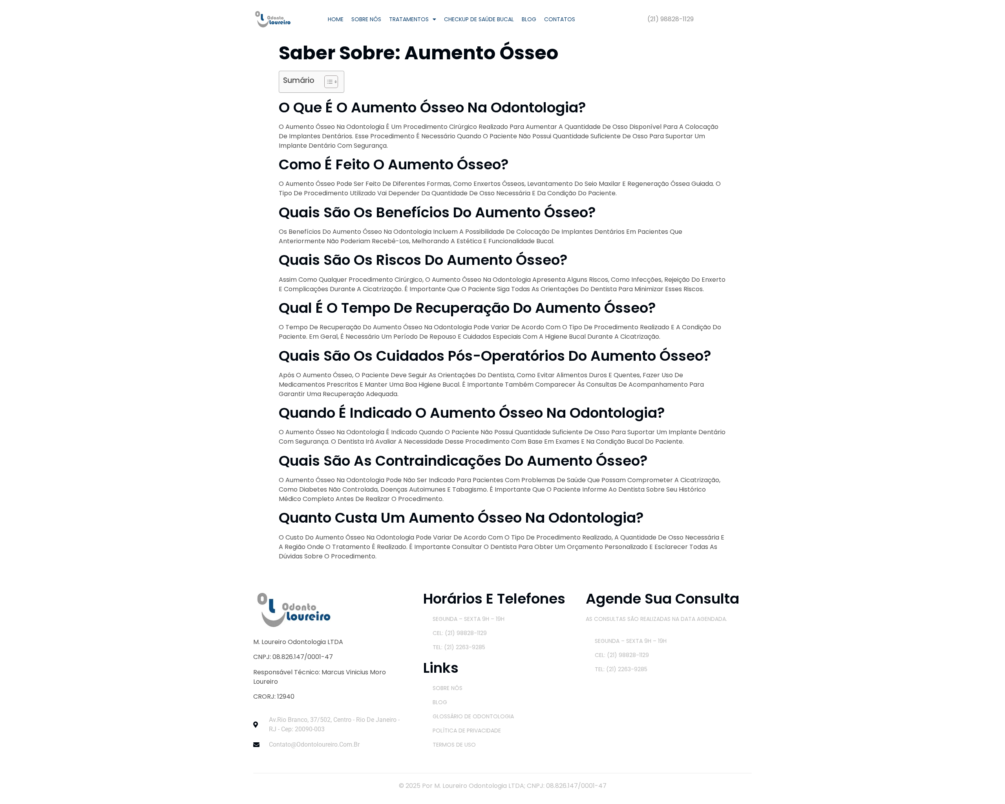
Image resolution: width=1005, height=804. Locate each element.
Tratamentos (409, 19)
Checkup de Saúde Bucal (479, 19)
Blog (529, 19)
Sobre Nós (366, 19)
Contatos (559, 19)
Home (336, 19)
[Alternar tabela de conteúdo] (327, 81)
